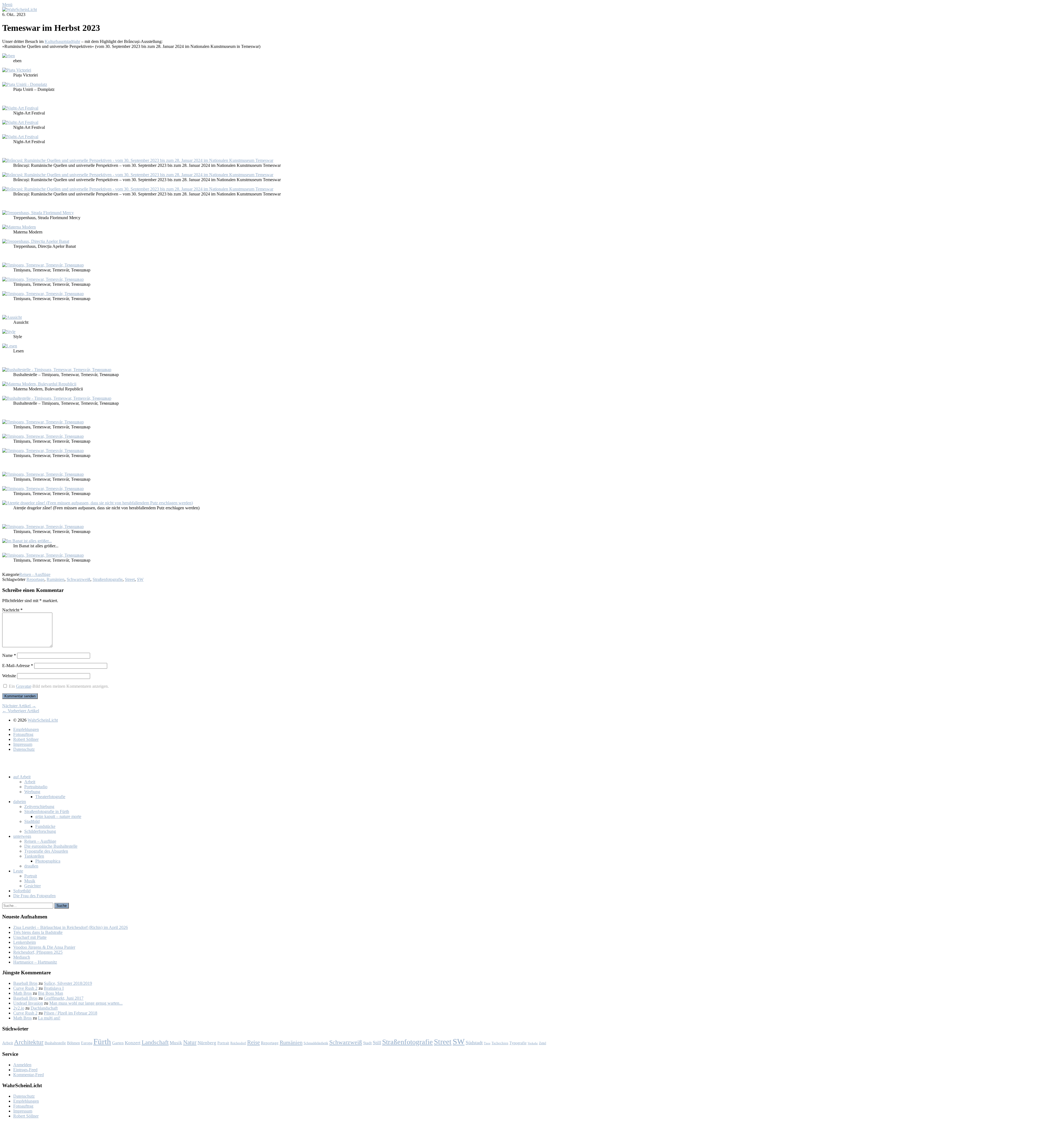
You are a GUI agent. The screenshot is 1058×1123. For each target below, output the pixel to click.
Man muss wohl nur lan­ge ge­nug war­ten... (86, 1003)
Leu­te (18, 871)
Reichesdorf (238, 1043)
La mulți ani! (49, 1018)
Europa (86, 1043)
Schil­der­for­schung (40, 831)
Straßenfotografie (108, 579)
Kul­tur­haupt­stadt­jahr (62, 41)
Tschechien (500, 1043)
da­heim (19, 801)
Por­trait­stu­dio (35, 786)
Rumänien (55, 579)
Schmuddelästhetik (316, 1043)
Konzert (133, 1042)
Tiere (487, 1043)
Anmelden (22, 1064)
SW (140, 579)
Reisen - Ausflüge (34, 574)
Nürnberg (207, 1042)
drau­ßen (31, 866)
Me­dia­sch (21, 957)
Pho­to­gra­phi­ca (47, 861)
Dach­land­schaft (44, 1008)
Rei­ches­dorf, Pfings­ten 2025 (38, 952)
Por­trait (30, 876)
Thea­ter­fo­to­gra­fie (50, 796)
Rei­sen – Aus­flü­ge (40, 841)
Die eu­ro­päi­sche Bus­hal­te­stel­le (50, 846)
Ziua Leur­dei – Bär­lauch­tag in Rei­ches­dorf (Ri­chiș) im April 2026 (70, 927)
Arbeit (7, 1043)
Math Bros (22, 993)
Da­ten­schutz (24, 749)
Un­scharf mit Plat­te (30, 937)
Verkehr (533, 1043)
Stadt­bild (32, 821)
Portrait (223, 1043)
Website (9, 675)
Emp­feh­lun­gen (26, 729)
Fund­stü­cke (45, 826)
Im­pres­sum (22, 744)
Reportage (35, 579)
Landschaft (155, 1042)
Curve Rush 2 (25, 988)
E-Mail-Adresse (17, 665)
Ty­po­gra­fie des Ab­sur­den (46, 851)
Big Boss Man (50, 993)
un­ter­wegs (22, 836)
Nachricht (12, 610)
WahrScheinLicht (43, 720)
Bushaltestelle (55, 1043)
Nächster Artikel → (19, 705)
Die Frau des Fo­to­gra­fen (34, 895)
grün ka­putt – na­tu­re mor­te (58, 816)
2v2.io (18, 1008)
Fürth (102, 1041)
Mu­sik (29, 881)
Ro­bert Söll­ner (26, 739)
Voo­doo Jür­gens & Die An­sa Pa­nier (44, 947)
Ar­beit (29, 781)
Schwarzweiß (78, 579)
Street (130, 579)
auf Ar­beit (22, 776)
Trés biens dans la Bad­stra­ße (38, 932)
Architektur (29, 1042)
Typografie (518, 1043)
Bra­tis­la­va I (54, 988)
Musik (176, 1042)
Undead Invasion (28, 1003)
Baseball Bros (25, 983)
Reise (253, 1042)
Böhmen (73, 1043)
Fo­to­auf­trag (23, 734)
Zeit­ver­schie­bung (39, 806)
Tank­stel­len (34, 856)
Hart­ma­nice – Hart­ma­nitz (35, 962)
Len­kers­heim (24, 942)
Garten (118, 1042)
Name (9, 655)
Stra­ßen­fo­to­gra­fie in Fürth (46, 811)
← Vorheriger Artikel (20, 710)
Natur (189, 1042)
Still (377, 1042)
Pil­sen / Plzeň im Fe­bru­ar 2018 (70, 1013)
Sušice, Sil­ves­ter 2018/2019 (68, 983)
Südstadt (474, 1042)
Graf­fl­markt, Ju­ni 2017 (63, 998)
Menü (7, 4)
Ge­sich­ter (32, 885)
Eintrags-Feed (25, 1069)
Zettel (542, 1043)
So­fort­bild (22, 890)
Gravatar (23, 686)
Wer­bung (32, 791)
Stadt (367, 1043)
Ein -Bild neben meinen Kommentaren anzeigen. (59, 686)
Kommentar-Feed (28, 1074)
